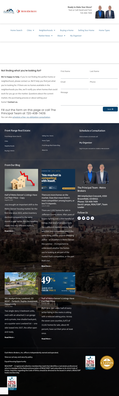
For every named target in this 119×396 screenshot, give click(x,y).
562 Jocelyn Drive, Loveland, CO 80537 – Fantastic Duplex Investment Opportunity (21, 301)
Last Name (94, 71)
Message (64, 92)
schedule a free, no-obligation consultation (31, 117)
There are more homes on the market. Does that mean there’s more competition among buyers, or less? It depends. (58, 199)
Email (63, 81)
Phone (93, 81)
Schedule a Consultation (92, 130)
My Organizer (85, 142)
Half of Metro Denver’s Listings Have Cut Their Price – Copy (21, 196)
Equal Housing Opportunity (15, 361)
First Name (65, 71)
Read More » (9, 231)
